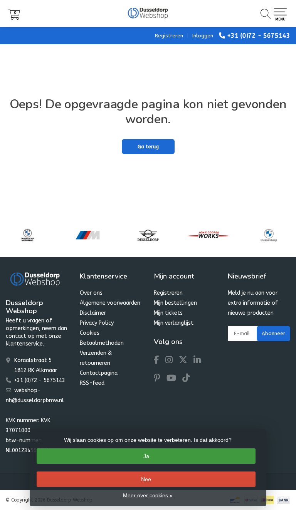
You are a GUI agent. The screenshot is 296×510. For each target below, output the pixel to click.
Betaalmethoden (102, 343)
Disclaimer (93, 313)
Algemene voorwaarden (110, 303)
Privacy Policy (97, 323)
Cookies (89, 333)
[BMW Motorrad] (27, 235)
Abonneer (273, 333)
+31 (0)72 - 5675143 (258, 35)
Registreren (169, 36)
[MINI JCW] (208, 235)
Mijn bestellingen (175, 303)
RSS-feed (92, 383)
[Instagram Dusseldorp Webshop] (172, 361)
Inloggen (202, 36)
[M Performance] (87, 235)
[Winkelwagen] (14, 18)
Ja (146, 456)
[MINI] (148, 235)
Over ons (91, 293)
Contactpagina (99, 373)
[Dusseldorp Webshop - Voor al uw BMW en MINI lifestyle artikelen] (148, 13)
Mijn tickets (168, 313)
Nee (146, 479)
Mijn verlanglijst (173, 323)
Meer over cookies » (148, 495)
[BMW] (269, 235)
